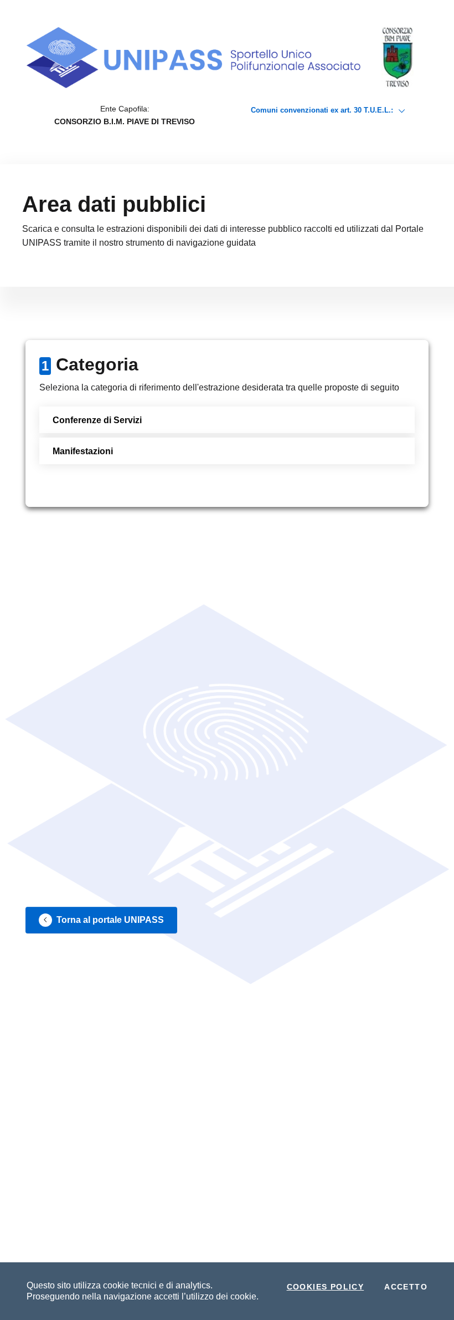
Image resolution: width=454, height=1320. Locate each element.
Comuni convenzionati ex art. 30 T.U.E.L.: (323, 110)
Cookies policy (325, 1287)
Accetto (405, 1287)
